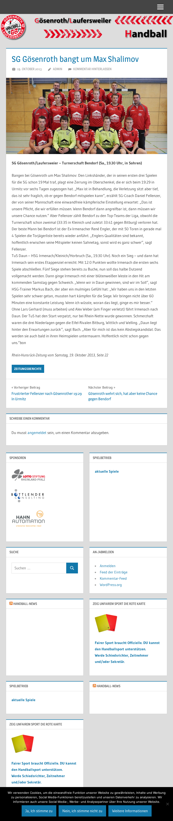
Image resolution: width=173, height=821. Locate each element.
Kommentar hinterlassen (92, 69)
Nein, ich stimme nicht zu (82, 810)
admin (57, 69)
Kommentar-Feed (113, 578)
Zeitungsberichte (28, 369)
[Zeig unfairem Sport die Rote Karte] (106, 631)
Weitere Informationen (130, 810)
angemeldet (36, 432)
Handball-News (25, 604)
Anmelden (108, 566)
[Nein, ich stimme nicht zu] (167, 804)
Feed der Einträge (113, 572)
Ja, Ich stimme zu (38, 810)
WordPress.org (111, 584)
